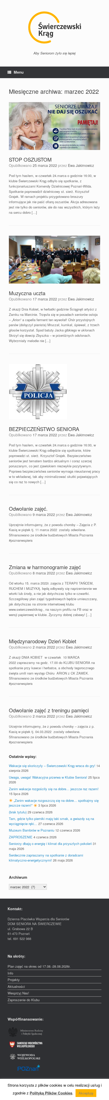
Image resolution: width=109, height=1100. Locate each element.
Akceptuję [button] (86, 1093)
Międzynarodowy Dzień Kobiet (42, 641)
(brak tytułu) (18, 812)
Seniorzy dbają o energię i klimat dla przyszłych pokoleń (50, 843)
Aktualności (16, 986)
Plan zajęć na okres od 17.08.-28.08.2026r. (39, 966)
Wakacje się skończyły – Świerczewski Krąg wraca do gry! (52, 765)
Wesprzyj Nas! (18, 993)
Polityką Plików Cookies (51, 1093)
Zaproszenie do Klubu (24, 999)
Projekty (14, 979)
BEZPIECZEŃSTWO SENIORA (44, 429)
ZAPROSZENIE (20, 837)
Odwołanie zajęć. (28, 508)
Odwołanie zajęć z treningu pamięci (49, 710)
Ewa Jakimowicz (81, 165)
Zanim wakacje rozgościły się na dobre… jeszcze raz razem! (54, 788)
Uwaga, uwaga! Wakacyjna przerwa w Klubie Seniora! (48, 777)
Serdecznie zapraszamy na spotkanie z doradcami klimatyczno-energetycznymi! (46, 858)
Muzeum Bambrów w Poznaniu (31, 830)
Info (10, 973)
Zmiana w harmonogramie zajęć (45, 567)
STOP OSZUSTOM (30, 159)
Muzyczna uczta (27, 293)
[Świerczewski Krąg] (54, 27)
